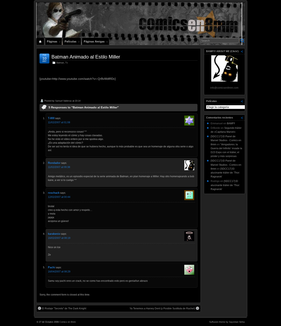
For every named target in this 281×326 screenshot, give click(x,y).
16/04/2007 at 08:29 (59, 271)
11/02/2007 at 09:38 (59, 167)
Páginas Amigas (94, 41)
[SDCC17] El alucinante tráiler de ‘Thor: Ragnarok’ (225, 172)
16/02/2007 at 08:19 (59, 238)
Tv (66, 62)
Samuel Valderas (63, 101)
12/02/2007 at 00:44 (59, 197)
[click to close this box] (242, 51)
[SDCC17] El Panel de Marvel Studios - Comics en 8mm (226, 140)
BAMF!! (231, 123)
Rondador (54, 162)
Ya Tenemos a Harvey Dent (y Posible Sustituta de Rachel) (162, 308)
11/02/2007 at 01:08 (59, 122)
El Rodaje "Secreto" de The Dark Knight (64, 308)
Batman (60, 62)
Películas (70, 41)
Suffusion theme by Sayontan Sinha (227, 322)
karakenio (54, 233)
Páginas (52, 41)
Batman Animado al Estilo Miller (85, 57)
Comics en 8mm (67, 322)
